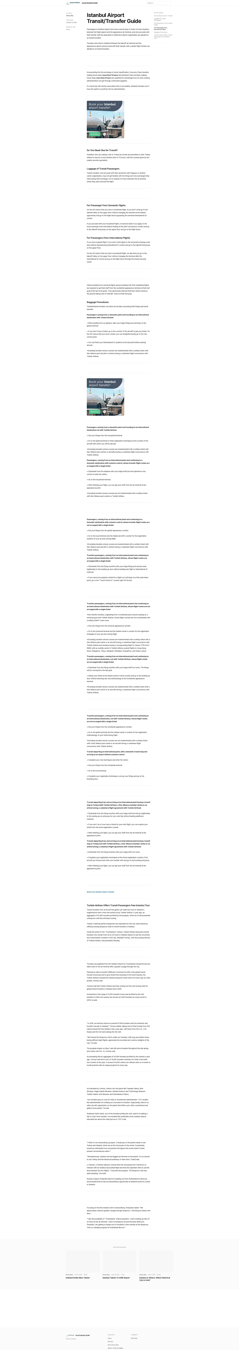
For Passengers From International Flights (160, 28)
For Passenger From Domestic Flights (163, 24)
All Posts (110, 1341)
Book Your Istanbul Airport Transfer (100, 892)
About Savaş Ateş (113, 1345)
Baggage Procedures (160, 32)
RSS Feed (134, 1338)
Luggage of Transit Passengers (160, 19)
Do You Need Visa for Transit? (163, 16)
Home (109, 1338)
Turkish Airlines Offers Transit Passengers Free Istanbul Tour (163, 36)
